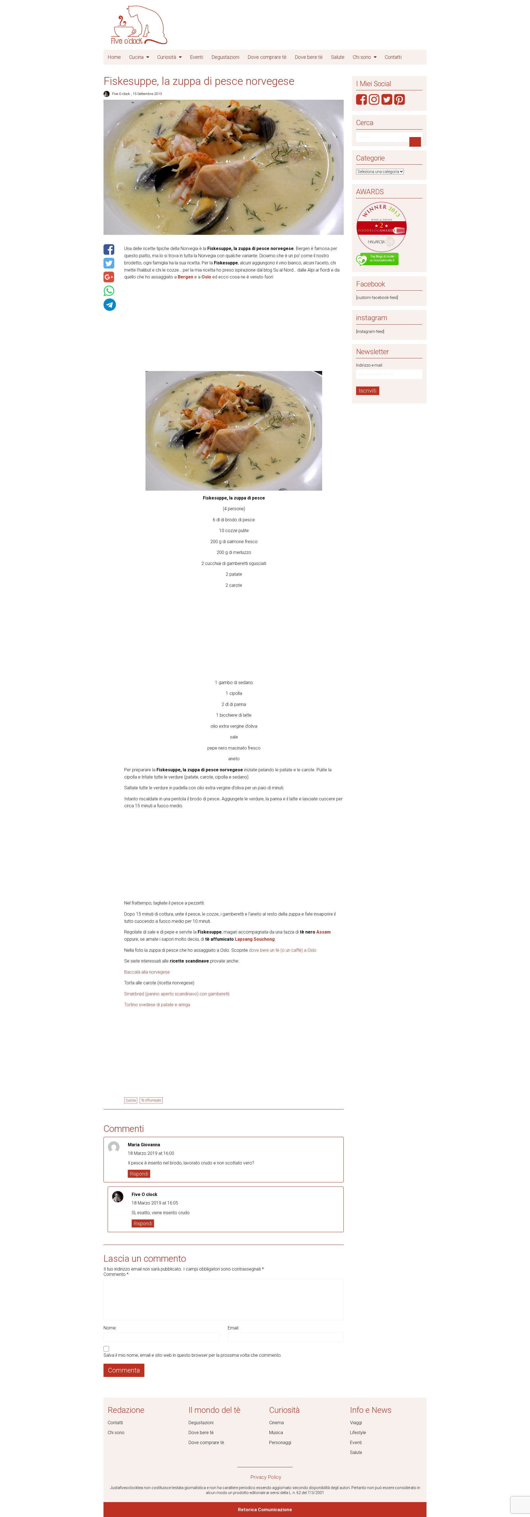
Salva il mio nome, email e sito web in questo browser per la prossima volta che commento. (193, 1355)
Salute (337, 57)
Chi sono (362, 57)
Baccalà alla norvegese (147, 972)
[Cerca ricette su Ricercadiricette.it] (377, 260)
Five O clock (121, 94)
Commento (116, 1274)
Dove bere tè (309, 57)
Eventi (196, 57)
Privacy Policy (265, 1477)
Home (114, 57)
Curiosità (166, 57)
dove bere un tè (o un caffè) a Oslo (282, 950)
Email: (233, 1328)
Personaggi (280, 1442)
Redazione (126, 1410)
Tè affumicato (151, 1100)
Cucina (136, 57)
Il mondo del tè (214, 1410)
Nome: (110, 1328)
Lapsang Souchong (255, 939)
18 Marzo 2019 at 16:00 (151, 1153)
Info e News (370, 1410)
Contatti (393, 57)
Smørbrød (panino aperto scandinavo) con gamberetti (176, 994)
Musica (276, 1432)
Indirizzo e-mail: (369, 365)
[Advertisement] (234, 323)
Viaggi (356, 1422)
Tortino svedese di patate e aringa (157, 1004)
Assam (323, 932)
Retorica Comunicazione (265, 1509)
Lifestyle (358, 1432)
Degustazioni (225, 57)
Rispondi (139, 1174)
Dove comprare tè (267, 57)
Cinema (276, 1422)
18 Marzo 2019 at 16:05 (155, 1203)
